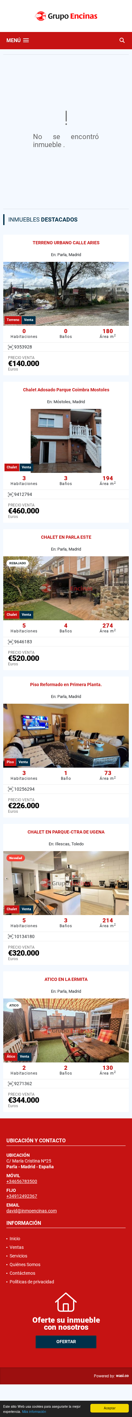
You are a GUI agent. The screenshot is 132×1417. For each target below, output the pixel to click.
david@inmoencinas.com (31, 1210)
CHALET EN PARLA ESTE (66, 537)
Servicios (18, 1255)
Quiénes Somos (25, 1264)
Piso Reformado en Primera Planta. (66, 684)
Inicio (15, 1238)
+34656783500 (21, 1181)
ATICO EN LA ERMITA (66, 979)
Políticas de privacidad (32, 1281)
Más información (34, 1411)
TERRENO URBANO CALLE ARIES (66, 242)
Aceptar (109, 1407)
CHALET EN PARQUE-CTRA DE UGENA (66, 831)
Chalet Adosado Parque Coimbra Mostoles (66, 389)
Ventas (17, 1247)
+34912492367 (21, 1196)
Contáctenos (22, 1273)
